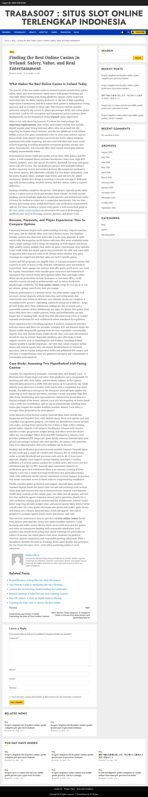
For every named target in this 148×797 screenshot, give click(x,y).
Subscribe (140, 32)
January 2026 (107, 187)
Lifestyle (43, 32)
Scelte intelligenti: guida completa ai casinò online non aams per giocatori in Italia (120, 774)
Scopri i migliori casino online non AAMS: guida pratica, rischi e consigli (72, 774)
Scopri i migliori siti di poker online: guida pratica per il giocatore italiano (71, 726)
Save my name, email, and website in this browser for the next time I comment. (47, 697)
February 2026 (107, 182)
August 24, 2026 (107, 760)
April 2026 (106, 172)
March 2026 (106, 177)
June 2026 (105, 162)
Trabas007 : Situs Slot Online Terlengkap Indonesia (74, 17)
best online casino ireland (26, 210)
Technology (20, 32)
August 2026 (106, 152)
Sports (104, 229)
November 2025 (108, 197)
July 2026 (105, 157)
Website (12, 688)
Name (12, 669)
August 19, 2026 (13, 778)
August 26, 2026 (13, 731)
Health (32, 32)
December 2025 (108, 192)
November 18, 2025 (33, 74)
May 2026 (105, 167)
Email (12, 678)
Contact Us (58, 789)
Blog (76, 32)
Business (6, 32)
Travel (54, 32)
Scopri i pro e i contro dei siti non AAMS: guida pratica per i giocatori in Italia (121, 107)
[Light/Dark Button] (123, 32)
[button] (128, 32)
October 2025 (107, 202)
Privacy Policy (69, 789)
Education (66, 32)
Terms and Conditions (84, 789)
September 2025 (108, 208)
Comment (14, 638)
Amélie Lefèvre (16, 74)
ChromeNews (81, 794)
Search (107, 51)
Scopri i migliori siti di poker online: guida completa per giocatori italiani (25, 726)
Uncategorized (107, 234)
